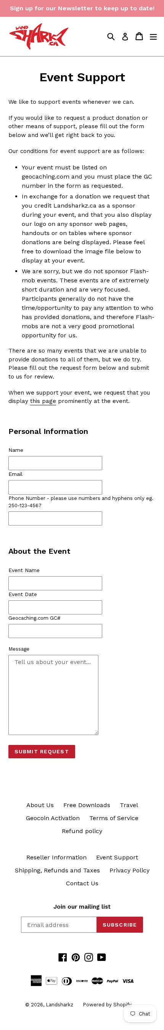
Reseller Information (56, 857)
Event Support (117, 857)
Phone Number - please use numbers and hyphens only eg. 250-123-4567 (80, 502)
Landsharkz (59, 1004)
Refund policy (82, 831)
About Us (40, 805)
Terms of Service (113, 818)
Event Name (24, 570)
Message (18, 649)
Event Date (22, 594)
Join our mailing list (82, 906)
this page (43, 401)
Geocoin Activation (53, 818)
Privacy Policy (129, 870)
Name (15, 450)
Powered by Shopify (107, 1004)
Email (15, 474)
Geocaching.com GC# (34, 618)
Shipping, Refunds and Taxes (57, 870)
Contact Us (82, 883)
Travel (129, 805)
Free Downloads (86, 805)
